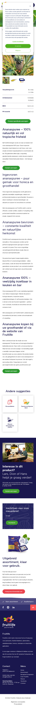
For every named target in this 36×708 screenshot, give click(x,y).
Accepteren (18, 46)
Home (22, 670)
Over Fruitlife (24, 676)
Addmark (28, 698)
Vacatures (24, 681)
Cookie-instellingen (18, 41)
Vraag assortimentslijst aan (13, 591)
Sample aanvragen (11, 168)
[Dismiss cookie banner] (30, 6)
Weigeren (18, 50)
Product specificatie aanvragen (18, 121)
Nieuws (23, 679)
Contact (23, 683)
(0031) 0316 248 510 (9, 675)
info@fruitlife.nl (7, 677)
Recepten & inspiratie (27, 674)
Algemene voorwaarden (18, 702)
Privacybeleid (18, 704)
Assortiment (24, 672)
